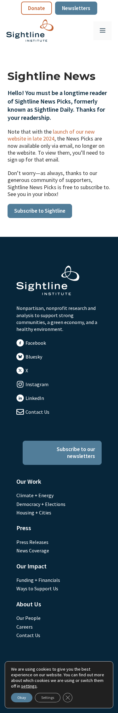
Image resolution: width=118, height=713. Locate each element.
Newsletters (76, 8)
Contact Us (37, 412)
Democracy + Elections (40, 504)
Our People (28, 618)
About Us (28, 604)
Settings (47, 697)
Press (23, 528)
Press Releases (32, 542)
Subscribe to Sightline (39, 210)
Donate (36, 8)
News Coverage (32, 550)
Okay (21, 697)
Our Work (28, 481)
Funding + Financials (38, 580)
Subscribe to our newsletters (76, 453)
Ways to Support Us (37, 588)
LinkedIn (34, 398)
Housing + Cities (33, 512)
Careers (24, 627)
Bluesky (33, 357)
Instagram (36, 384)
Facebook (35, 343)
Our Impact (31, 566)
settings (29, 686)
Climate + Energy (34, 495)
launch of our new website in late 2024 (51, 135)
